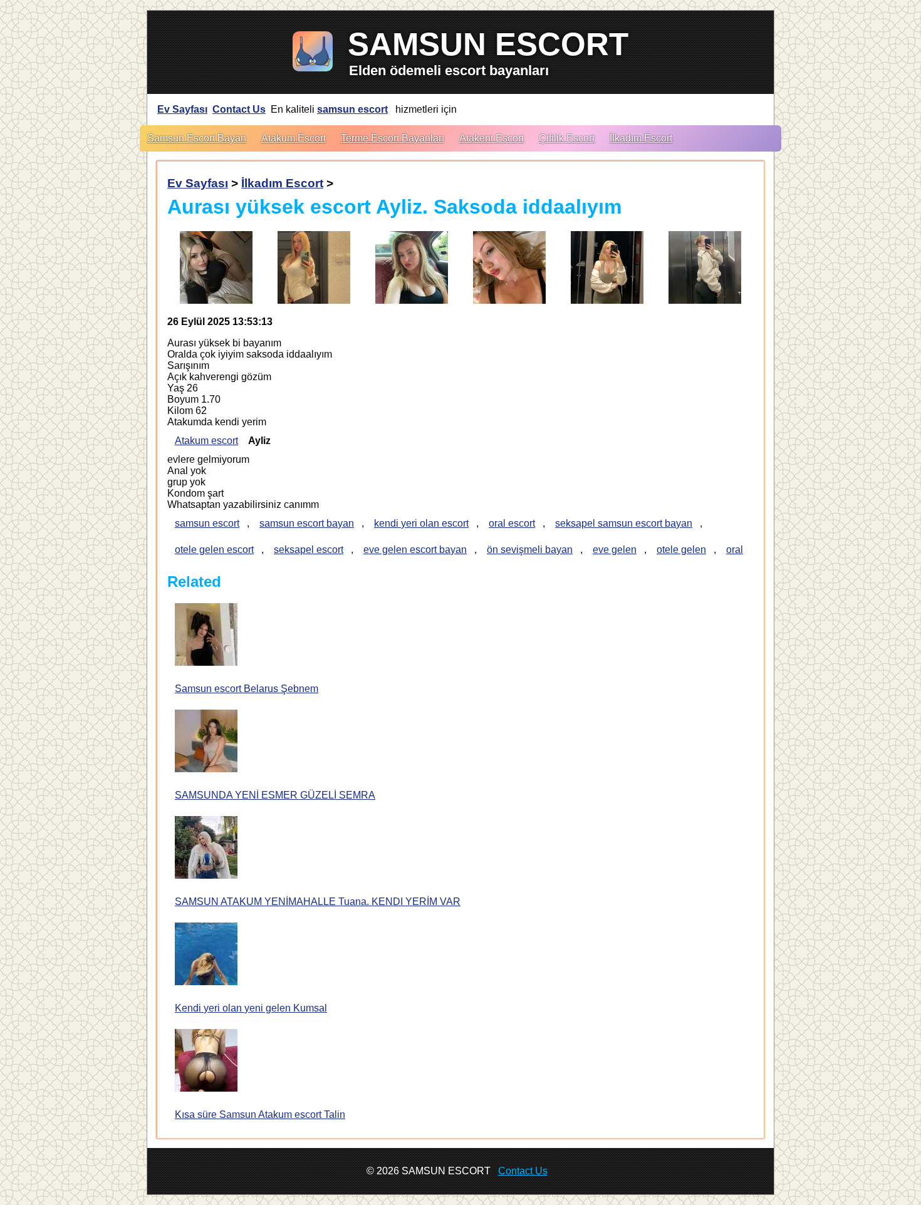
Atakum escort (206, 440)
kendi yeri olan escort (421, 523)
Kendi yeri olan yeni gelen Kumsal (251, 1008)
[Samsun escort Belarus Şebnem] (206, 636)
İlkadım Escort (641, 138)
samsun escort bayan (306, 523)
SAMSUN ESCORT (488, 44)
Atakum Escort (293, 138)
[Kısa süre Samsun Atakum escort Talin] (206, 1061)
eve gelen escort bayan (415, 549)
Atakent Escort (491, 138)
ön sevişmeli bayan (530, 549)
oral (734, 549)
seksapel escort (308, 549)
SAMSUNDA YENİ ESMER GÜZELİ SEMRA (275, 795)
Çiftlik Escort (567, 138)
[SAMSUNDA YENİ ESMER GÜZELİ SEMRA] (206, 742)
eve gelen (615, 549)
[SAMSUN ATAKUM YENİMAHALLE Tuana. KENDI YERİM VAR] (206, 849)
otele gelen (681, 549)
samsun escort (352, 109)
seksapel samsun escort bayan (623, 523)
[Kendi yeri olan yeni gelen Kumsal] (206, 955)
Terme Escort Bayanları (392, 138)
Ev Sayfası (182, 109)
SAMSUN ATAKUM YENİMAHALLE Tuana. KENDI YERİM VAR (317, 901)
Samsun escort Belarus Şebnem (246, 688)
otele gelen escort (214, 549)
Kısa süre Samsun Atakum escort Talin (260, 1114)
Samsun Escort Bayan (196, 138)
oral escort (512, 523)
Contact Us (239, 109)
